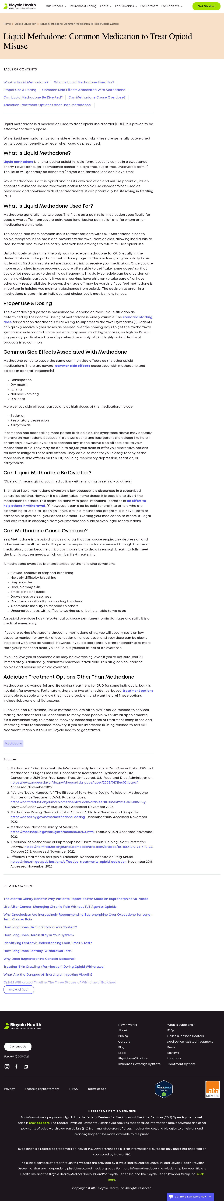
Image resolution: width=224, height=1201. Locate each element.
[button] (56, 6)
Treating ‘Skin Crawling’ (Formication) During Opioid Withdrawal (54, 966)
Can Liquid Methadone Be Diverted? (33, 97)
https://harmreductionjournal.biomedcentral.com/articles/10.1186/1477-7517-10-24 (88, 847)
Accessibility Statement (41, 1089)
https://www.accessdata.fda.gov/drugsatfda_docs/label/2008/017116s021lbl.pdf (74, 782)
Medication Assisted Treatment (190, 1041)
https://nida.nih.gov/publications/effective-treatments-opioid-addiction (68, 861)
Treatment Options (181, 1064)
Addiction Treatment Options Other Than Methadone (48, 105)
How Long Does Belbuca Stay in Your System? (40, 927)
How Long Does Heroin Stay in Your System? (39, 935)
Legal (122, 1053)
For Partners (149, 6)
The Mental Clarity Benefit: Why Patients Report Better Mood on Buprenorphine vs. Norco (76, 899)
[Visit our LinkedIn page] (26, 1066)
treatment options (137, 690)
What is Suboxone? (181, 1025)
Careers (124, 1041)
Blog (121, 1047)
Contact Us (18, 1046)
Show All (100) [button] (19, 989)
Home (7, 24)
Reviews (173, 1053)
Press (171, 1047)
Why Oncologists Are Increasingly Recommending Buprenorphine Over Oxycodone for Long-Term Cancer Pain (78, 917)
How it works (127, 1025)
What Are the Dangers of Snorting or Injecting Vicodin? (48, 974)
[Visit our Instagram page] (7, 1066)
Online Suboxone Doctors (185, 1036)
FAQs (170, 1030)
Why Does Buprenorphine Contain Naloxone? (40, 959)
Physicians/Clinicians (133, 1058)
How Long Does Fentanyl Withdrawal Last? (38, 951)
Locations (174, 1058)
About (122, 1030)
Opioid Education (25, 24)
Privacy (9, 1089)
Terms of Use (97, 1089)
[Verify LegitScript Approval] (164, 1089)
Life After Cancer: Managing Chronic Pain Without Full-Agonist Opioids (60, 907)
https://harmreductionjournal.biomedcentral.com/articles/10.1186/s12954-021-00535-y (78, 802)
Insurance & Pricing (82, 6)
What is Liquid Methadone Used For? (84, 82)
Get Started (206, 6)
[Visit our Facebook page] (16, 1066)
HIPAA (73, 1089)
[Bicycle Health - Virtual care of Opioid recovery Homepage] (20, 6)
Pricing (123, 1036)
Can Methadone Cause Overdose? (96, 97)
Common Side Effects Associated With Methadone (83, 90)
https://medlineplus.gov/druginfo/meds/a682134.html (52, 832)
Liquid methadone (18, 162)
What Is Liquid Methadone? (26, 82)
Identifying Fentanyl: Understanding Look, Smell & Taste (48, 943)
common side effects (72, 366)
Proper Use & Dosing (20, 90)
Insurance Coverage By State (139, 1064)
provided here (39, 1123)
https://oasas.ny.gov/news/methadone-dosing (47, 817)
